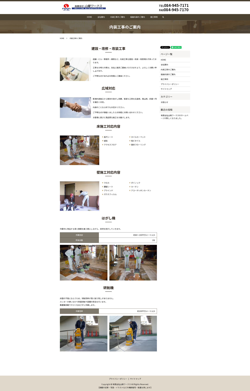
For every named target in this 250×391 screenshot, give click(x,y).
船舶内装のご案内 (137, 17)
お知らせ (164, 102)
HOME (89, 17)
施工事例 (154, 17)
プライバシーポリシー (170, 84)
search (164, 17)
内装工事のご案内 (117, 17)
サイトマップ (166, 89)
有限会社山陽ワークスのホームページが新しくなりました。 (174, 116)
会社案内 (101, 17)
